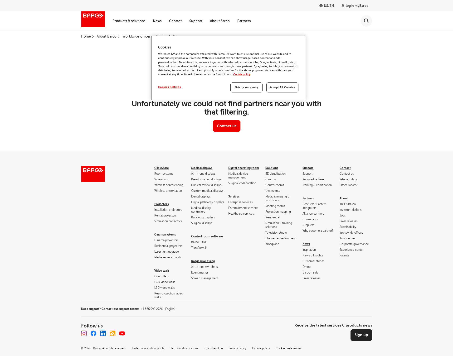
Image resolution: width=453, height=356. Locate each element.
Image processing (203, 261)
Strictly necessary (246, 87)
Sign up (361, 335)
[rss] (112, 333)
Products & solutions (128, 21)
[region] (228, 68)
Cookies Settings (169, 87)
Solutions (271, 168)
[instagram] (84, 333)
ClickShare (161, 168)
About (344, 198)
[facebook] (93, 333)
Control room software (207, 236)
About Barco (220, 21)
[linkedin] (103, 333)
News (157, 21)
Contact (175, 21)
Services (233, 196)
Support (195, 21)
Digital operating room (243, 168)
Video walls (161, 270)
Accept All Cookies (282, 87)
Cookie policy (241, 74)
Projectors (161, 204)
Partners (244, 21)
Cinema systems (165, 234)
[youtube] (122, 333)
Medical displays (201, 168)
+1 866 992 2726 (158, 309)
